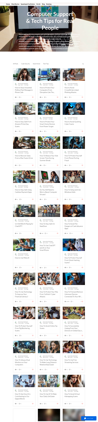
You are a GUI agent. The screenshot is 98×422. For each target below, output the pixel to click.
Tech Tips (46, 64)
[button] (83, 64)
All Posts (15, 64)
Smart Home (36, 64)
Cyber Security (25, 64)
